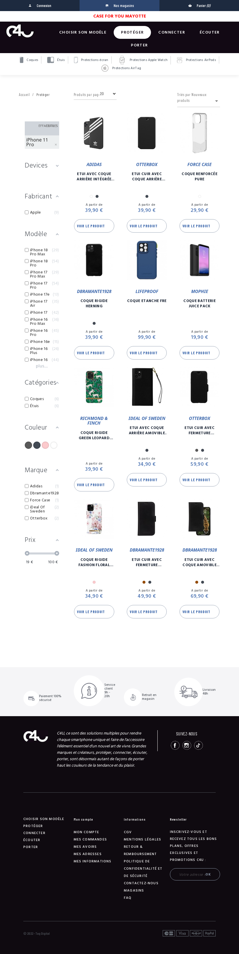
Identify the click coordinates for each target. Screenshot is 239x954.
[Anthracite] (28, 445)
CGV (128, 832)
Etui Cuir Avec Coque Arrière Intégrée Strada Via (146, 176)
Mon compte (86, 832)
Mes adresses (88, 854)
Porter (139, 45)
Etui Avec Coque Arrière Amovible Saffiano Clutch (147, 430)
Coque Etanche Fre (147, 301)
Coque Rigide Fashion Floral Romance (94, 562)
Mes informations (93, 861)
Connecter (171, 32)
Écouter (210, 32)
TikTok (198, 745)
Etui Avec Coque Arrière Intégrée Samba (94, 176)
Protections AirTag (126, 68)
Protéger (132, 32)
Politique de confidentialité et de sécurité (143, 868)
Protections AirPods (200, 60)
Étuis (60, 60)
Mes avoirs (85, 846)
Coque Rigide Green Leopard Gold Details (94, 435)
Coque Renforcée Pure (199, 176)
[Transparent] (53, 445)
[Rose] (45, 445)
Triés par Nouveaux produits (198, 98)
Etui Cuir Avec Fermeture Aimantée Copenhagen (147, 562)
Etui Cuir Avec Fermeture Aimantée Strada (200, 430)
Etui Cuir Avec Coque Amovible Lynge (199, 562)
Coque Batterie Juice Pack (199, 303)
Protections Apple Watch (148, 60)
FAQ (128, 897)
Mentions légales (142, 839)
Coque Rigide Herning (94, 303)
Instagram (187, 745)
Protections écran (94, 60)
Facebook (175, 745)
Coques (32, 60)
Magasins (134, 890)
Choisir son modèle (82, 32)
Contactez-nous (141, 883)
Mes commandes (90, 839)
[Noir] (37, 445)
